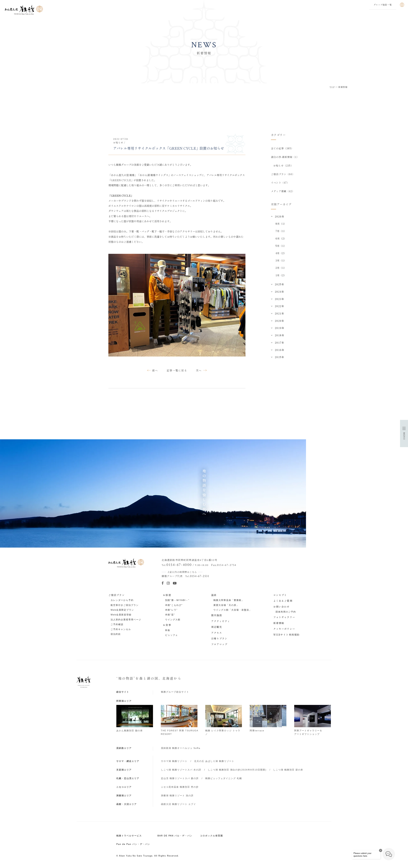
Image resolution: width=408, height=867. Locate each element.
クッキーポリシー (284, 628)
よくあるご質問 (282, 600)
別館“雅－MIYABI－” (177, 600)
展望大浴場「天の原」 (226, 605)
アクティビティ (220, 621)
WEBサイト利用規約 (286, 634)
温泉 (214, 595)
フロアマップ (219, 644)
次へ (199, 370)
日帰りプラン (219, 638)
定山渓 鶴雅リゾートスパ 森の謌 (180, 778)
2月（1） (281, 267)
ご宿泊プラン (116, 595)
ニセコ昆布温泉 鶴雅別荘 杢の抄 (180, 787)
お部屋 (167, 595)
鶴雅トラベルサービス (129, 835)
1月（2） (281, 275)
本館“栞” (170, 614)
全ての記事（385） (282, 148)
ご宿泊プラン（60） (283, 174)
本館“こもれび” (174, 605)
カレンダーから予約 (122, 600)
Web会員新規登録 (121, 614)
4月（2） (281, 253)
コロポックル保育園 (211, 835)
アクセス (216, 632)
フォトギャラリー (284, 617)
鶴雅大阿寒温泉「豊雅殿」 (228, 600)
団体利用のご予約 (286, 611)
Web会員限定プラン (122, 610)
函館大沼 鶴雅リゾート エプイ (178, 804)
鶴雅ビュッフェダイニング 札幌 (223, 778)
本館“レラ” (171, 610)
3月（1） (281, 260)
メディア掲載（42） (283, 191)
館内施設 (216, 615)
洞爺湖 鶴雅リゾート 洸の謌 (177, 795)
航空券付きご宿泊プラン (125, 605)
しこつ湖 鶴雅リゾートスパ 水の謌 (181, 769)
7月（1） (281, 231)
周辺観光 (216, 626)
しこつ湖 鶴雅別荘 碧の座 (288, 769)
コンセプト (280, 595)
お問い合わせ (281, 606)
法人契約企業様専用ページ (126, 619)
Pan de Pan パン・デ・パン (133, 844)
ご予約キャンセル (121, 629)
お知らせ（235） (283, 165)
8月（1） (281, 223)
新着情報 (278, 623)
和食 (167, 630)
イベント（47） (280, 182)
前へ (155, 370)
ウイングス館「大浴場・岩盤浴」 (232, 610)
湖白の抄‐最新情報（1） (285, 157)
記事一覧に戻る (177, 370)
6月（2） (281, 238)
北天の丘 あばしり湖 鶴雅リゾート (214, 761)
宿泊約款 (116, 634)
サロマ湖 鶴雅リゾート (174, 761)
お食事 (167, 625)
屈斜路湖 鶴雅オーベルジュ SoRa (180, 748)
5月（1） (281, 245)
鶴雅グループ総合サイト (175, 692)
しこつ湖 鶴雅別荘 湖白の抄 (237, 769)
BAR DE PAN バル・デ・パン (175, 835)
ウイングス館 (172, 619)
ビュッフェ (171, 635)
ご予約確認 (117, 624)
